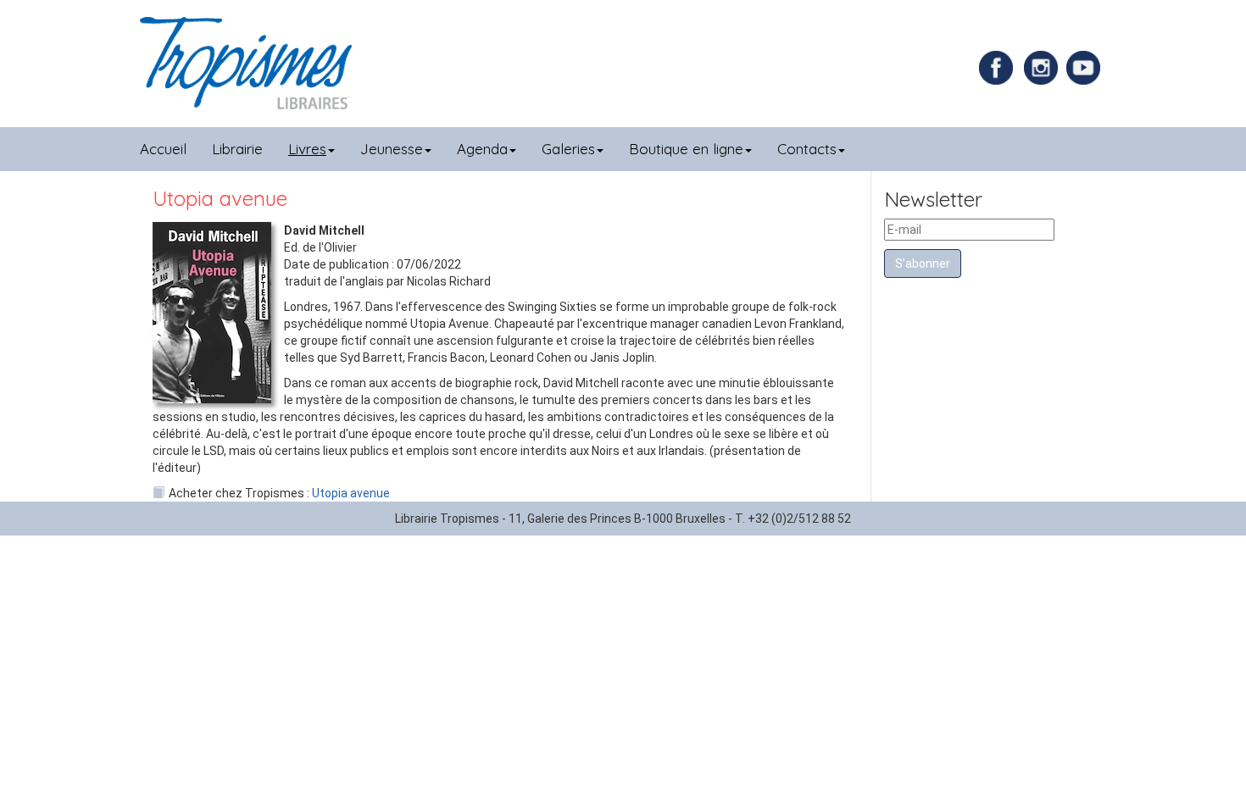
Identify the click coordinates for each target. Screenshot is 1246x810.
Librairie (237, 149)
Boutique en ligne (686, 149)
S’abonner (922, 263)
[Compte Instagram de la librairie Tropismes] (1043, 67)
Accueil (163, 149)
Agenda (482, 149)
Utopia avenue (351, 493)
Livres (307, 149)
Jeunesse (391, 149)
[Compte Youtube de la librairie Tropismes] (1085, 67)
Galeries (568, 149)
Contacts (807, 149)
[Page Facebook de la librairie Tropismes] (1000, 67)
